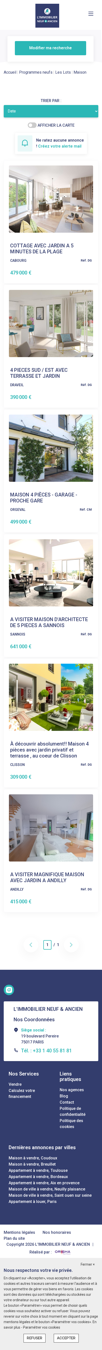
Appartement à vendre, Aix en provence (44, 1183)
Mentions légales (19, 1232)
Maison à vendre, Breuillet (32, 1164)
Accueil (10, 72)
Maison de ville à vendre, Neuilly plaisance (47, 1189)
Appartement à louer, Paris (33, 1201)
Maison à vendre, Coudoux (33, 1158)
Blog (64, 1096)
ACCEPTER (66, 1338)
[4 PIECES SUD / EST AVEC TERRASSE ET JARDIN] (51, 323)
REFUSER (34, 1338)
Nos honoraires (57, 1232)
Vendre (15, 1084)
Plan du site (14, 1238)
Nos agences (72, 1089)
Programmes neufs (35, 72)
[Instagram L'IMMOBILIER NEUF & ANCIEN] (9, 990)
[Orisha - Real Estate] (63, 1252)
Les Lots (63, 72)
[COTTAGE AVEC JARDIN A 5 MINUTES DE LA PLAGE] (51, 198)
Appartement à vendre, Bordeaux (38, 1176)
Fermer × (88, 1264)
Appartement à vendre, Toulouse (38, 1170)
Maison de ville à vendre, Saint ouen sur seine (50, 1195)
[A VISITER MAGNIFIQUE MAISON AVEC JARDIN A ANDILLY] (51, 827)
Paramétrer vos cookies (41, 1327)
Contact (67, 1102)
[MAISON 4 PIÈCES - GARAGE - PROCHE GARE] (51, 447)
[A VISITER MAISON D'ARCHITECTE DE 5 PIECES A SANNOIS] (51, 572)
